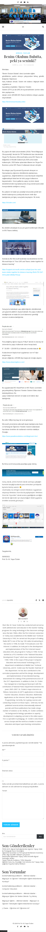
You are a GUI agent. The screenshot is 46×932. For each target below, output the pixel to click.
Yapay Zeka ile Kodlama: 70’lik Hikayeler (16, 860)
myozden (10, 600)
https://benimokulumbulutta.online (13, 102)
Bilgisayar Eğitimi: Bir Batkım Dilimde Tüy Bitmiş (19, 896)
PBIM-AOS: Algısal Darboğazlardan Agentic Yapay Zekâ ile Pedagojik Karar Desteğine (22, 850)
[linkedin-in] (27, 2)
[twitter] (21, 2)
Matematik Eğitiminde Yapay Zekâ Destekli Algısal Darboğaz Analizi (20, 857)
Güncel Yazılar (23, 53)
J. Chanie (5, 908)
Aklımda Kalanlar (23, 12)
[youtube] (25, 2)
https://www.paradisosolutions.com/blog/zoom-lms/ (20, 436)
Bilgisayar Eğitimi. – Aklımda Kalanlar (15, 901)
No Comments (29, 65)
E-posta (5, 760)
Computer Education (9, 889)
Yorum (4, 791)
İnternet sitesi (7, 771)
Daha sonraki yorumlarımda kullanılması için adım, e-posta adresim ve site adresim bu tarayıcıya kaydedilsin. (23, 785)
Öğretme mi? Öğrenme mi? (20, 908)
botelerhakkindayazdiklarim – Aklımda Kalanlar (18, 876)
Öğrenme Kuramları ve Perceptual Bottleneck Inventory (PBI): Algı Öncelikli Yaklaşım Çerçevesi (22, 854)
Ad (3, 750)
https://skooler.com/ (9, 202)
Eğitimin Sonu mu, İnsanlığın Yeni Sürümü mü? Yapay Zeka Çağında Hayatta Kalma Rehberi (23, 863)
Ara (3, 833)
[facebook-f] (18, 2)
